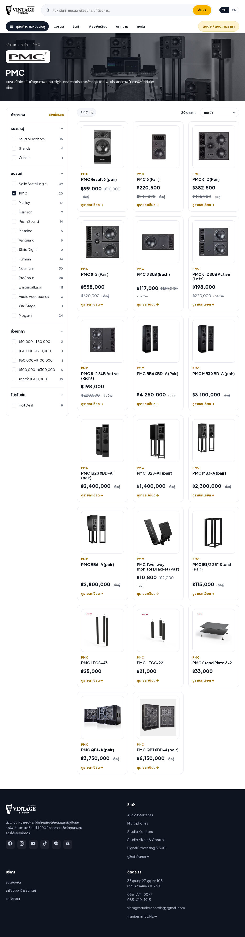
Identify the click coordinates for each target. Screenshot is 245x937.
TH (224, 10)
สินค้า (76, 26)
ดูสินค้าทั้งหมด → (138, 856)
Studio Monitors (140, 831)
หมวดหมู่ (17, 128)
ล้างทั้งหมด (56, 115)
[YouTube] (33, 844)
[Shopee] (67, 844)
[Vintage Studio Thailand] (20, 10)
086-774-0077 (139, 894)
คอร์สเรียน (13, 898)
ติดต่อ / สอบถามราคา (219, 26)
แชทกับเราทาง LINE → (142, 916)
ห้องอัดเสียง (98, 26)
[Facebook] (10, 844)
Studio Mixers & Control (146, 839)
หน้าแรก (11, 45)
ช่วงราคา (18, 331)
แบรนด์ (59, 26)
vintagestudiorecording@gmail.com (156, 908)
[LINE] (56, 844)
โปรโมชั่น (18, 395)
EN (234, 10)
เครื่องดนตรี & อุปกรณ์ (21, 890)
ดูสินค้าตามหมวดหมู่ (30, 26)
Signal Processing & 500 (146, 848)
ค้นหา (202, 10)
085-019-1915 (139, 899)
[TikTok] (44, 844)
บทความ (122, 26)
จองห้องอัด (13, 882)
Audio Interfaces (140, 815)
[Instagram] (21, 844)
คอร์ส (141, 26)
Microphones (137, 823)
